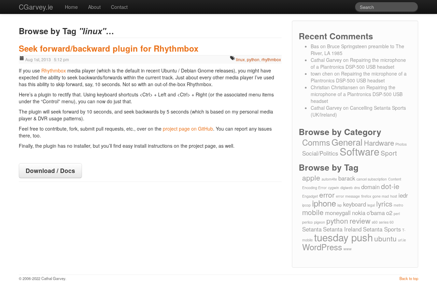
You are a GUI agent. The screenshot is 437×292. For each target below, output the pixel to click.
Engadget (310, 196)
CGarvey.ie (36, 7)
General (347, 141)
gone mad (380, 196)
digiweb (346, 187)
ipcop (306, 205)
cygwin (333, 187)
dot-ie (390, 186)
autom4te (329, 179)
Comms (316, 142)
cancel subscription (371, 179)
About (94, 6)
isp (339, 205)
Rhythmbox (53, 70)
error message (348, 196)
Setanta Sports (382, 229)
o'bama (376, 213)
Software (359, 151)
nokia (358, 213)
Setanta (312, 229)
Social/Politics (320, 153)
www (347, 248)
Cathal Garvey (326, 59)
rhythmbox (271, 59)
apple (311, 177)
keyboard (354, 204)
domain (370, 187)
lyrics (384, 203)
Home (71, 6)
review (360, 220)
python (253, 59)
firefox (366, 196)
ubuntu (385, 238)
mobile (313, 212)
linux (240, 59)
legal (371, 205)
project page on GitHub (188, 128)
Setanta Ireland (342, 229)
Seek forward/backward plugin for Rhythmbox (108, 48)
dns (357, 187)
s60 (375, 222)
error (327, 194)
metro (398, 205)
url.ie (402, 239)
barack (346, 178)
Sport (389, 152)
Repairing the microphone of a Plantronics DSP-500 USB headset (358, 63)
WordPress (322, 247)
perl (397, 213)
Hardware (379, 143)
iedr (403, 195)
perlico (307, 222)
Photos (401, 144)
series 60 (386, 222)
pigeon (319, 222)
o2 (389, 213)
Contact (119, 6)
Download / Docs (50, 170)
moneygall (338, 213)
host (393, 196)
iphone (324, 203)
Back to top (408, 278)
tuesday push (343, 237)
